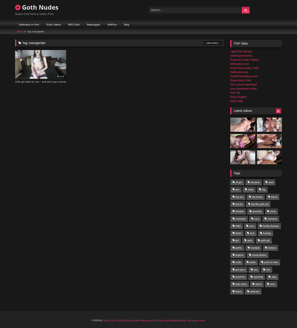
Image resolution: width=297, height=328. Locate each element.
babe (251, 189)
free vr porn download (243, 84)
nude (238, 262)
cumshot (272, 218)
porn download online (243, 88)
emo (251, 225)
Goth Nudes (39, 7)
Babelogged (93, 24)
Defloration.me (239, 72)
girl (237, 240)
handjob (255, 247)
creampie (240, 218)
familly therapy (271, 225)
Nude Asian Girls (240, 80)
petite (253, 262)
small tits (240, 276)
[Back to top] (286, 317)
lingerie (239, 255)
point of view (271, 262)
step (274, 276)
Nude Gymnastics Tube (244, 68)
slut (268, 269)
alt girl (238, 182)
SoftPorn (112, 24)
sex (256, 269)
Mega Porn (186, 320)
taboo (258, 284)
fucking (267, 233)
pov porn (240, 269)
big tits (239, 204)
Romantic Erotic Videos (244, 59)
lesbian (272, 247)
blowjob (239, 211)
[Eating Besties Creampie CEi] (242, 157)
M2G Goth (74, 24)
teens (238, 291)
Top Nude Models (168, 320)
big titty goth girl (259, 204)
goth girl (265, 240)
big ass (239, 196)
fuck (252, 233)
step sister (241, 284)
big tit (274, 196)
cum (256, 218)
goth (250, 240)
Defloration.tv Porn (29, 24)
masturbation (259, 255)
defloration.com (239, 63)
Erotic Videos (54, 24)
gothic (238, 247)
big (263, 189)
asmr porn (199, 320)
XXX (154, 320)
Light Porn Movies (241, 51)
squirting (258, 276)
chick (273, 211)
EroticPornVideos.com (244, 76)
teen (272, 284)
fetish (238, 233)
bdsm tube (236, 101)
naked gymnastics (241, 55)
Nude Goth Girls (112, 320)
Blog (126, 24)
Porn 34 (235, 92)
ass (237, 189)
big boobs (257, 196)
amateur (255, 182)
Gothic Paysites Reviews (136, 320)
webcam (254, 291)
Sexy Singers (238, 96)
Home (20, 31)
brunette (257, 211)
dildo (238, 225)
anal (270, 182)
